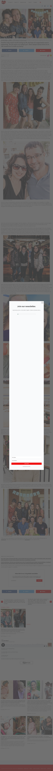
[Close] (42, 303)
